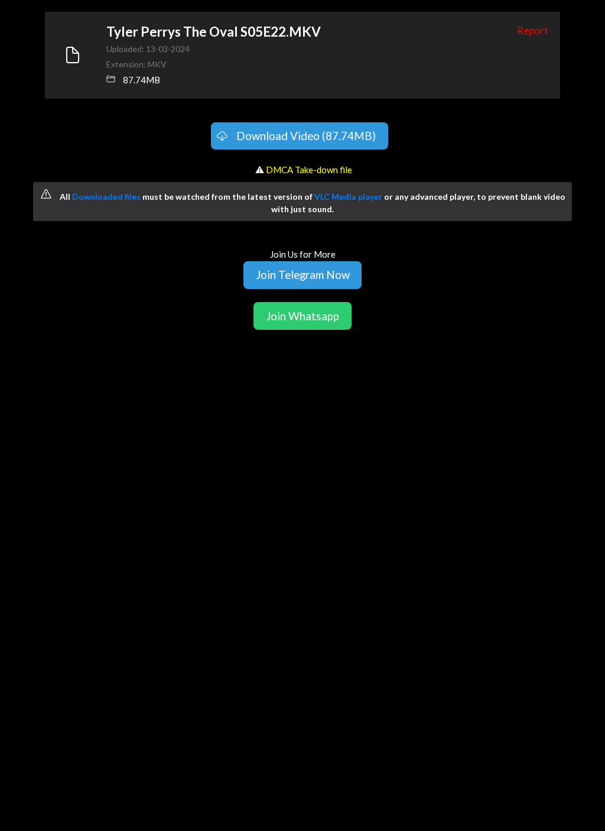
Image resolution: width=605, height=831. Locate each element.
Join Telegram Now (303, 274)
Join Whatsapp (302, 316)
